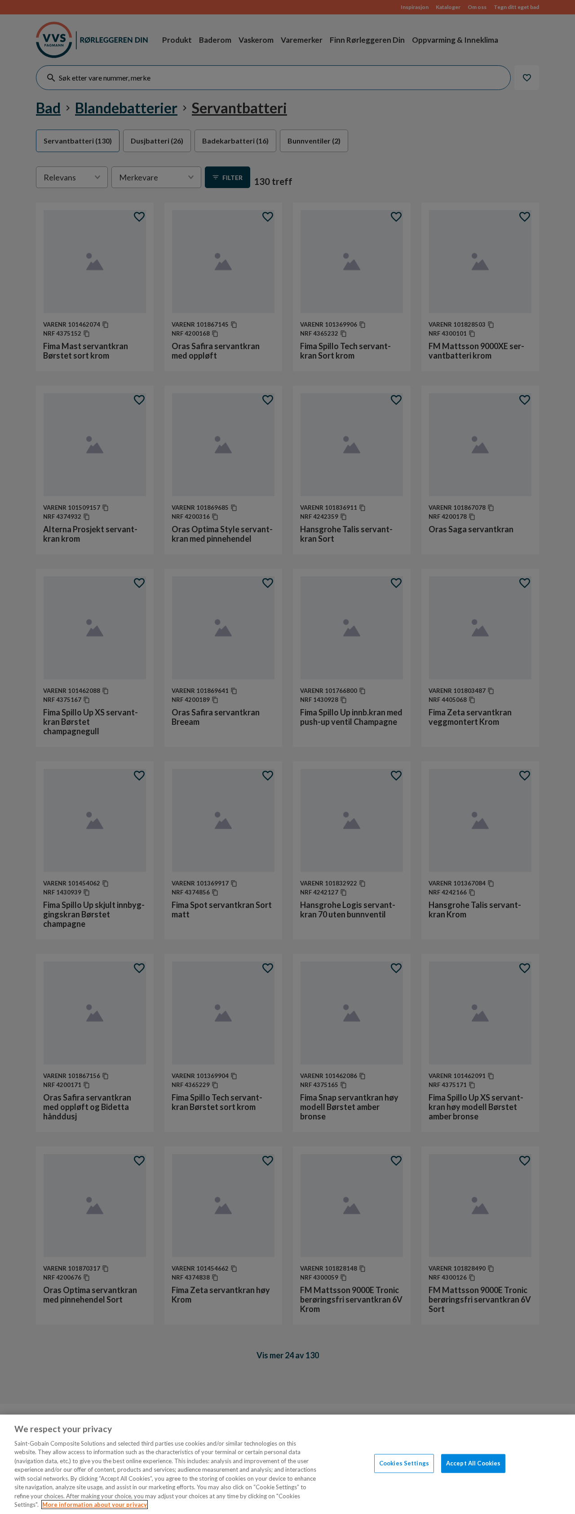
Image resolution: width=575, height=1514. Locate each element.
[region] (287, 1464)
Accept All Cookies (473, 1463)
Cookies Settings (404, 1463)
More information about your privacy (94, 1504)
